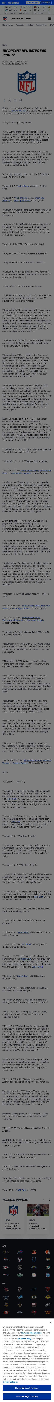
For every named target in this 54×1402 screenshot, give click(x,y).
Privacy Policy (24, 1338)
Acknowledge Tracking (27, 1396)
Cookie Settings (10, 1382)
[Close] (50, 1322)
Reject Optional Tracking (27, 1388)
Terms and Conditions (31, 1333)
